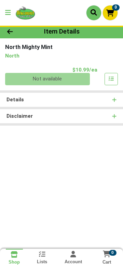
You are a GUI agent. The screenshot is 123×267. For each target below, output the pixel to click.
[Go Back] (19, 31)
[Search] (94, 12)
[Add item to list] (111, 79)
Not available (47, 79)
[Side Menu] (8, 13)
